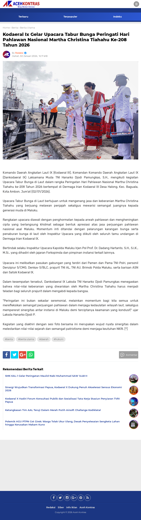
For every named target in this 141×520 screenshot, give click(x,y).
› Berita (14, 27)
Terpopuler (70, 16)
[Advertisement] (70, 465)
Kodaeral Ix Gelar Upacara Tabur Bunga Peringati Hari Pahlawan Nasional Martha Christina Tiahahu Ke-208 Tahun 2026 (66, 40)
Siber (61, 507)
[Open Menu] (136, 4)
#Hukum (58, 339)
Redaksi (50, 507)
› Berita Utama (27, 27)
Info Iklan (71, 507)
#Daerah (43, 339)
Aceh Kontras (87, 507)
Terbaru (23, 16)
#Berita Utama (26, 339)
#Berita (9, 339)
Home (6, 27)
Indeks (117, 16)
